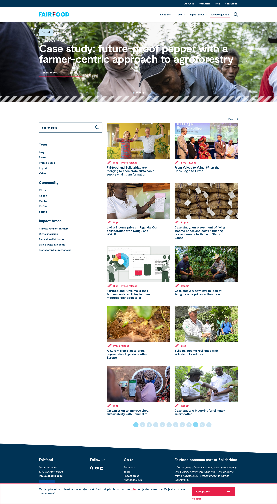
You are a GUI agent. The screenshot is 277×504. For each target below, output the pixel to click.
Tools (179, 14)
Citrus (42, 190)
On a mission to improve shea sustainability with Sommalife (127, 412)
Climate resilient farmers (54, 228)
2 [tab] (137, 93)
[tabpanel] (138, 61)
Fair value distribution (52, 239)
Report (43, 168)
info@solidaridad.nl (50, 475)
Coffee (43, 206)
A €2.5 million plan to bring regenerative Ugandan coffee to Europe (129, 354)
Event (42, 157)
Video (42, 173)
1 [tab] (133, 93)
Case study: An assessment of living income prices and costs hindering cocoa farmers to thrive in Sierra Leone (200, 232)
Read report (50, 72)
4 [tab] (143, 93)
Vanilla (43, 200)
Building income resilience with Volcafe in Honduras (196, 352)
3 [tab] (140, 93)
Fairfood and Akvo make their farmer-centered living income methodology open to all (128, 294)
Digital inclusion (48, 233)
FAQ (217, 3)
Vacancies (204, 3)
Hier (133, 489)
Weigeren (197, 498)
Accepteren (203, 491)
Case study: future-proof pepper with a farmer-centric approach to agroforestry (136, 53)
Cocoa (43, 195)
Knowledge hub (220, 14)
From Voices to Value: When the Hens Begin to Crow (197, 169)
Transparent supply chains (55, 249)
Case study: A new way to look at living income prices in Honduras (198, 292)
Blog (41, 152)
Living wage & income (52, 244)
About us (189, 3)
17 (202, 424)
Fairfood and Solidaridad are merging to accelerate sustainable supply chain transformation (130, 171)
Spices (43, 211)
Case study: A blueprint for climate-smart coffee (200, 412)
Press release (47, 162)
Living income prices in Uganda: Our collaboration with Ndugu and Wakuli (132, 230)
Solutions (165, 14)
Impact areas (196, 14)
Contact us (231, 3)
